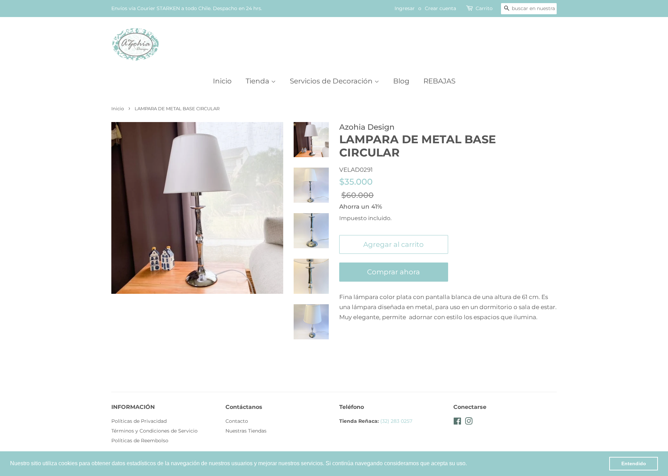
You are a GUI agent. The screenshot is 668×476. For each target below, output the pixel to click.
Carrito (484, 8)
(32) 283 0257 (396, 421)
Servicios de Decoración (332, 81)
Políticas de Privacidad (139, 421)
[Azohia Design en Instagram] (468, 422)
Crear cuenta (440, 8)
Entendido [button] (633, 463)
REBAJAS (439, 81)
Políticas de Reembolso (139, 440)
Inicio (222, 81)
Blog (401, 81)
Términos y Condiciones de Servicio (154, 431)
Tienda (258, 81)
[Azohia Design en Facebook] (457, 422)
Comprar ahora (393, 272)
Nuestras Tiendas (246, 431)
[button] (469, 464)
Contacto (236, 421)
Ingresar (405, 8)
